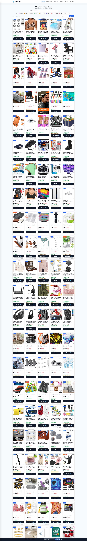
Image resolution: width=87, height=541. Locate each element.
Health (61, 13)
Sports (48, 13)
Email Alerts (72, 1)
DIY (44, 13)
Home (26, 13)
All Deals (43, 1)
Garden (36, 13)
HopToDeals (17, 1)
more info (22, 40)
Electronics (31, 13)
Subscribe (58, 539)
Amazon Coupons (49, 1)
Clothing (21, 13)
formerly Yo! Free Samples (17, 2)
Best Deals (66, 1)
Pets (40, 13)
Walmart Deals (56, 1)
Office (69, 13)
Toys (52, 13)
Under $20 (61, 1)
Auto (65, 13)
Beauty (57, 13)
